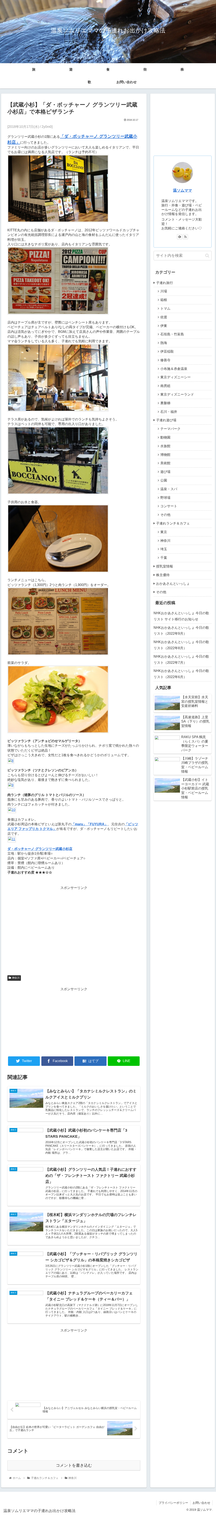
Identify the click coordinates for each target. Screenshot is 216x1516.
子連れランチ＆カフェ (173, 523)
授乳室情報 (164, 566)
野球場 (165, 497)
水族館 (165, 446)
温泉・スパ (168, 489)
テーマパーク (170, 429)
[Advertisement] (73, 931)
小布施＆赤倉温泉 (173, 369)
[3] (58, 410)
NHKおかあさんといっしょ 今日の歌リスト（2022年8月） (181, 645)
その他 (165, 514)
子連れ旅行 (164, 283)
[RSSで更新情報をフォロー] (185, 236)
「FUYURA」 (97, 824)
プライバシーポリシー (173, 1502)
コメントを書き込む (74, 1465)
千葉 (163, 557)
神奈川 (16, 977)
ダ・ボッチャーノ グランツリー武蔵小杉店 (39, 849)
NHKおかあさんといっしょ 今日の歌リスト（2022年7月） (181, 659)
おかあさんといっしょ (173, 583)
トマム (165, 308)
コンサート (168, 506)
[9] (10, 785)
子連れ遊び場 (166, 420)
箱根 (163, 300)
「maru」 (79, 824)
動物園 (165, 437)
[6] (58, 571)
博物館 (165, 454)
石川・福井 (168, 411)
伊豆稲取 (167, 351)
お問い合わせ (126, 82)
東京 (163, 532)
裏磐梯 (165, 403)
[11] (11, 839)
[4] (58, 493)
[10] (11, 810)
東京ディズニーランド (177, 394)
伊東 (163, 326)
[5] (58, 654)
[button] (207, 255)
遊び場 (165, 472)
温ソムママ (182, 190)
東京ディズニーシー (175, 377)
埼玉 (163, 549)
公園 (163, 480)
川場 (163, 291)
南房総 (165, 386)
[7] (58, 732)
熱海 (163, 343)
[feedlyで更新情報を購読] (179, 236)
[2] (58, 313)
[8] (10, 761)
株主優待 (163, 575)
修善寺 (165, 360)
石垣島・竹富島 (172, 334)
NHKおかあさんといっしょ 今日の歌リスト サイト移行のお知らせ (181, 616)
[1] (58, 221)
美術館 (165, 463)
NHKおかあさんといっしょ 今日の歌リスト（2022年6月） (181, 674)
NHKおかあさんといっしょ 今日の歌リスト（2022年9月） (181, 631)
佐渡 (163, 317)
